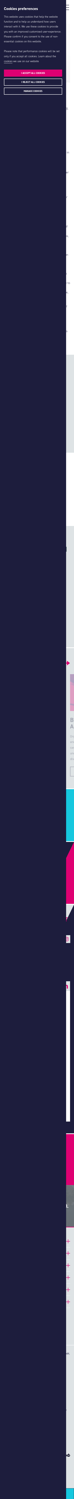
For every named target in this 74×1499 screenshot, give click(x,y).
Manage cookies (33, 91)
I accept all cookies (33, 73)
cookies (8, 61)
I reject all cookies (33, 82)
